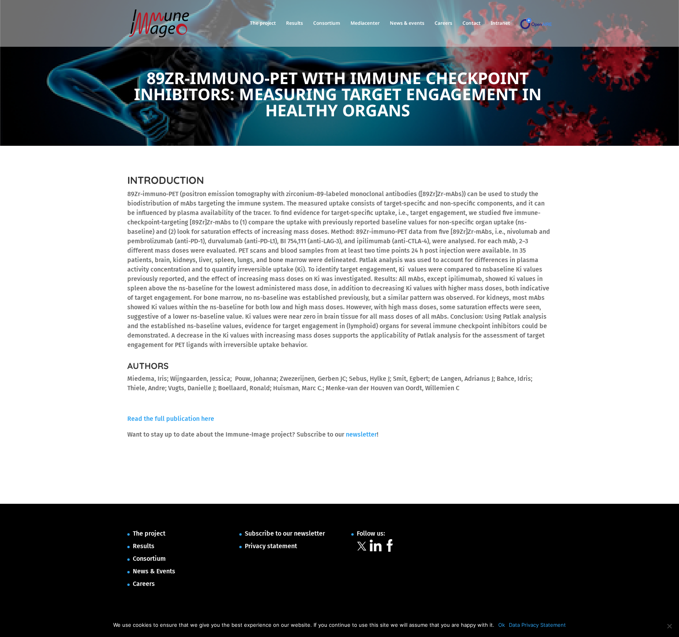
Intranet (500, 23)
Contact (471, 23)
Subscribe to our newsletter (285, 533)
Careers (443, 23)
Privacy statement (271, 546)
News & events (407, 23)
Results (294, 23)
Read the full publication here (170, 418)
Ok (501, 625)
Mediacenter (365, 23)
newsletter (361, 434)
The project (263, 23)
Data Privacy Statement (537, 625)
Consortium (326, 23)
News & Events (154, 571)
